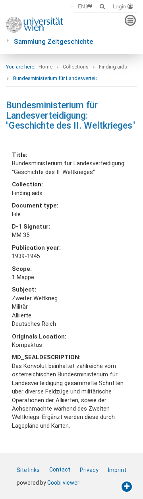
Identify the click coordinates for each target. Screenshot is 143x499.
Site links (28, 470)
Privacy (89, 470)
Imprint (117, 470)
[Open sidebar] (126, 486)
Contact (59, 469)
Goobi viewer (63, 482)
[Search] (102, 6)
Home (45, 67)
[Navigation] (130, 20)
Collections (76, 67)
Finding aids (113, 67)
